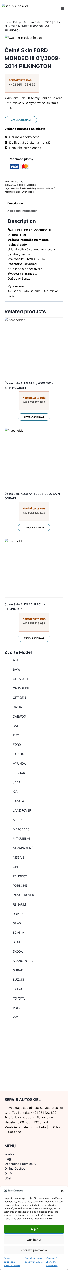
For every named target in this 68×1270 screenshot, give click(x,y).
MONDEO (31, 185)
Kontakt (10, 1154)
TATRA (17, 989)
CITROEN (19, 697)
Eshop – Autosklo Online (27, 22)
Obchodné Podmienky (20, 1164)
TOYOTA (19, 998)
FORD (47, 22)
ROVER (18, 914)
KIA (15, 791)
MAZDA (18, 820)
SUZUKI (18, 979)
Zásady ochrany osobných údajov (34, 1260)
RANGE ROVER (23, 895)
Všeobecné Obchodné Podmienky (51, 1262)
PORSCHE (20, 885)
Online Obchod (15, 1168)
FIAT (16, 735)
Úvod (8, 22)
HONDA (18, 754)
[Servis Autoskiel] (24, 8)
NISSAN (18, 857)
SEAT (16, 942)
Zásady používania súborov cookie (12, 1262)
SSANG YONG (23, 961)
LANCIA (18, 801)
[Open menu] (62, 8)
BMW (16, 669)
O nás (9, 1173)
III (25, 185)
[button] (62, 1191)
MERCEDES (21, 829)
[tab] (34, 203)
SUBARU (19, 970)
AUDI (16, 660)
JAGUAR (19, 773)
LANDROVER (22, 810)
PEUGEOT (20, 876)
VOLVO (18, 1008)
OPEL (17, 867)
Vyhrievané (28, 191)
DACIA (17, 707)
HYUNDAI (20, 763)
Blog (8, 1159)
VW (15, 1017)
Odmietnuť (34, 1240)
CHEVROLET (22, 679)
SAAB (17, 923)
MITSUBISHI (21, 838)
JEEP (16, 782)
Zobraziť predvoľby (34, 1250)
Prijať (34, 1229)
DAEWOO (19, 716)
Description (15, 203)
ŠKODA (18, 951)
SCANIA (18, 932)
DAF (16, 726)
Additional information (22, 210)
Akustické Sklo (18, 188)
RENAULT (19, 904)
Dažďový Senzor (35, 188)
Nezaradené (23, 848)
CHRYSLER (21, 688)
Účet (8, 1178)
